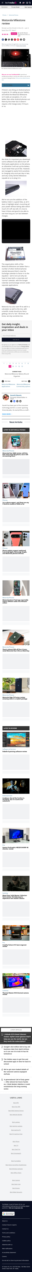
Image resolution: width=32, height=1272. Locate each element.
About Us (5, 1221)
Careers (4, 1256)
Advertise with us (7, 1244)
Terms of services (23, 344)
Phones (4, 15)
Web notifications (7, 1248)
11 (16, 366)
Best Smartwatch (16, 1153)
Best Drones (16, 1188)
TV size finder (15, 7)
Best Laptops (16, 1122)
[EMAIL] (20, 401)
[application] (16, 229)
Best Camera (16, 1180)
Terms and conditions (8, 1233)
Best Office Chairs (16, 1173)
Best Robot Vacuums (16, 1192)
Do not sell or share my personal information (15, 1260)
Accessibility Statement (9, 1252)
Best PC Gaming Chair (16, 1134)
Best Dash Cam (16, 1184)
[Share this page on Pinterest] (15, 39)
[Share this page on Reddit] (12, 39)
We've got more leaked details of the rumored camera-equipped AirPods (16, 1072)
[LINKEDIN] (14, 401)
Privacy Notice (25, 346)
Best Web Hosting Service (16, 1111)
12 (19, 366)
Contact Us (5, 1229)
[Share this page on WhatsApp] (9, 39)
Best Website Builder (16, 1114)
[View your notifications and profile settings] (20, 2)
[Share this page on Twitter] (6, 39)
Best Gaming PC (16, 1130)
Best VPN (16, 1103)
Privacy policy (6, 1237)
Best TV (16, 1145)
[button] (30, 3)
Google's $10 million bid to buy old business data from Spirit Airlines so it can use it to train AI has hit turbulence (17, 1050)
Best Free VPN (16, 1107)
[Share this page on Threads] (21, 39)
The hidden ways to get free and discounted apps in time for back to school (17, 1061)
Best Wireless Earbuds (16, 1169)
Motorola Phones (13, 15)
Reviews (14, 33)
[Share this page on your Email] (24, 39)
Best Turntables (16, 1161)
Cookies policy (6, 1240)
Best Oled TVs (16, 1149)
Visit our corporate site (16, 1208)
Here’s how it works (21, 45)
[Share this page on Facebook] (3, 39)
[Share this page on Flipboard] (18, 39)
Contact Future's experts (9, 1225)
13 (22, 366)
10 (13, 366)
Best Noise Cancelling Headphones (16, 1165)
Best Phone (16, 1141)
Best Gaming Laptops (16, 1126)
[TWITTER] (11, 401)
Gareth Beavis (24, 33)
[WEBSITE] (17, 401)
